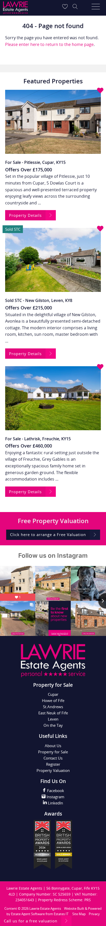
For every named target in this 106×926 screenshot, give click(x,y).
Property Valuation (53, 770)
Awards (53, 813)
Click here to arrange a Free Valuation (48, 534)
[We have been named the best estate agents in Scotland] (53, 869)
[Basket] (65, 6)
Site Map (79, 914)
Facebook (55, 790)
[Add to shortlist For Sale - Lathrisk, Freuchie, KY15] (100, 367)
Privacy (94, 914)
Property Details (25, 215)
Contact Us (53, 758)
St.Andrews (53, 706)
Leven (53, 719)
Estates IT (61, 914)
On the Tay (53, 725)
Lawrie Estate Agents (45, 908)
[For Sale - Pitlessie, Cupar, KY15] (53, 122)
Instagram (55, 796)
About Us (53, 745)
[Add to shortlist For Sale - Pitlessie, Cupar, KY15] (100, 90)
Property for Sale (53, 751)
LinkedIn (55, 802)
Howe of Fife (53, 700)
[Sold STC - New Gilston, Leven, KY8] (53, 260)
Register (53, 764)
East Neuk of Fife (53, 712)
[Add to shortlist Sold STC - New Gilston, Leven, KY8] (100, 229)
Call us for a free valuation (30, 920)
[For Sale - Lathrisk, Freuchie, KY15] (53, 398)
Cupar (53, 694)
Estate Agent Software (28, 914)
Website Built (74, 908)
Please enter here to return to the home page (49, 44)
